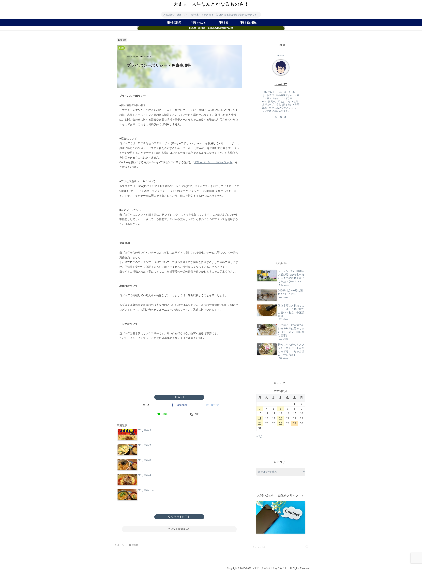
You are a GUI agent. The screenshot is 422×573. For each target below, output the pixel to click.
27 (280, 423)
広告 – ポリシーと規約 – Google (213, 162)
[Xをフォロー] (276, 117)
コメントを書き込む (179, 529)
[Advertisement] (179, 368)
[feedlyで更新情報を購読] (281, 117)
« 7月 (259, 436)
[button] (196, 414)
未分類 (123, 40)
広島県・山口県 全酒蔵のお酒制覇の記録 (211, 28)
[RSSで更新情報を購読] (285, 117)
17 (259, 418)
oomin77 (281, 84)
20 (280, 418)
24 (259, 423)
